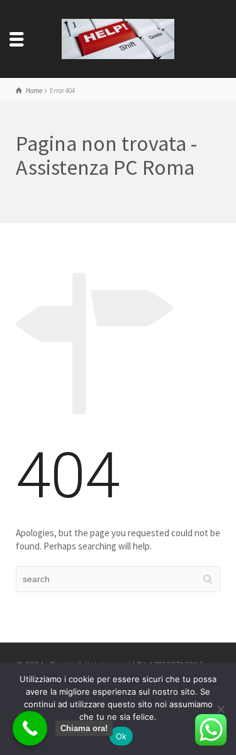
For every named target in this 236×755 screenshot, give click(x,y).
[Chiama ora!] (30, 728)
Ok (121, 736)
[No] (220, 709)
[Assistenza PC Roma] (118, 38)
